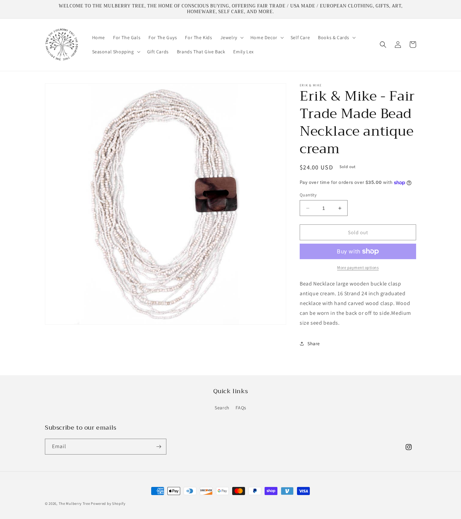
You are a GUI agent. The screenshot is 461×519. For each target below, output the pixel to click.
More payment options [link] (358, 267)
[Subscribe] (158, 447)
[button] (231, 37)
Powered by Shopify (108, 503)
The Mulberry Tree (74, 503)
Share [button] (313, 343)
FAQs (241, 408)
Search (222, 408)
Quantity (308, 195)
